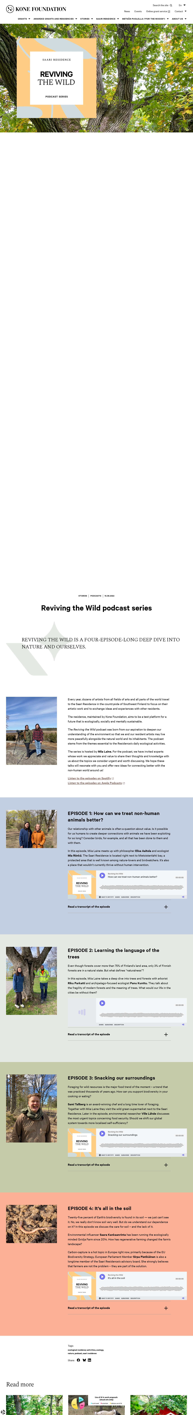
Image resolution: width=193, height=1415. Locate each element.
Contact (179, 11)
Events (138, 11)
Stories (84, 18)
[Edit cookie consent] (3, 1412)
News (127, 11)
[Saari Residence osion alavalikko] (118, 18)
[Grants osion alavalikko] (29, 18)
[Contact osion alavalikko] (185, 11)
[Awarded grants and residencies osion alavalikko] (76, 18)
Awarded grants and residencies (54, 18)
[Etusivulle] (45, 9)
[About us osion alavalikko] (185, 18)
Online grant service (158, 11)
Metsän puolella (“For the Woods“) (143, 18)
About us (177, 18)
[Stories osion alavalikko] (92, 18)
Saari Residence (105, 18)
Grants (22, 18)
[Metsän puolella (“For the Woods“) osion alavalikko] (167, 18)
